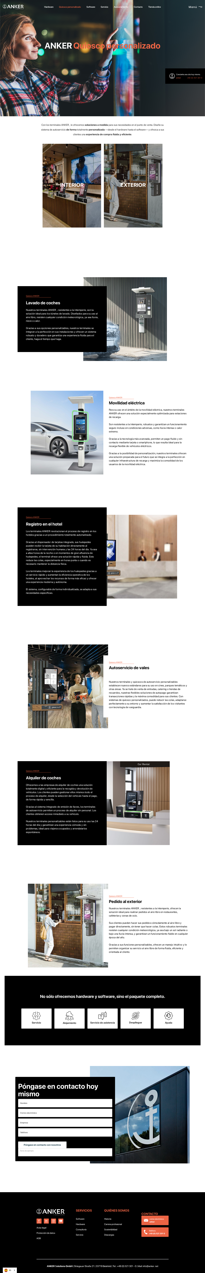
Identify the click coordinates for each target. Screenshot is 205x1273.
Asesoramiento (121, 7)
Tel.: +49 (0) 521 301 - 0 (124, 1266)
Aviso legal (41, 1227)
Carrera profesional (113, 1224)
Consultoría (81, 1229)
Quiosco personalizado (70, 7)
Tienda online (154, 7)
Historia (107, 1219)
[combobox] (10, 1270)
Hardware (80, 1224)
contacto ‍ (150, 1214)
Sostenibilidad (110, 1229)
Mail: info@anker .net (148, 1266)
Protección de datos (46, 1233)
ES (10, 1270)
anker (178, 78)
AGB (39, 1238)
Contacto (138, 7)
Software (80, 1219)
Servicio (79, 1234)
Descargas (109, 1234)
